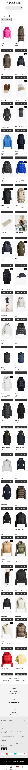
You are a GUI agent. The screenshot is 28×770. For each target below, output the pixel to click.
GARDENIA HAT (19, 98)
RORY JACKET (4, 668)
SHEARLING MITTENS (6, 98)
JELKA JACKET (5, 614)
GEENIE (17, 640)
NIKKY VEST (18, 124)
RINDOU (3, 205)
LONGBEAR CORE (5, 70)
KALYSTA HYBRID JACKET (19, 530)
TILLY (2, 258)
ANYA (2, 43)
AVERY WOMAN (5, 285)
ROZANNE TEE (19, 668)
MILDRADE (4, 586)
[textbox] (14, 8)
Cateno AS (21, 761)
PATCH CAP (18, 285)
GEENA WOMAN (5, 475)
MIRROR (17, 70)
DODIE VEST (4, 313)
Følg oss (3, 740)
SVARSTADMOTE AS (13, 760)
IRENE (16, 258)
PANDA (17, 43)
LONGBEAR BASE (5, 447)
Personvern (24, 762)
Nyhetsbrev (5, 728)
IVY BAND (3, 232)
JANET (17, 205)
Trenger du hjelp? (7, 720)
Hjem (11, 13)
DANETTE (17, 558)
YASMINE (3, 124)
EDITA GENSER (19, 586)
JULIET (3, 151)
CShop (15, 762)
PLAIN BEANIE (19, 232)
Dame (16, 13)
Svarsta (3, 724)
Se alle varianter (7, 50)
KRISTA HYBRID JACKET (5, 640)
